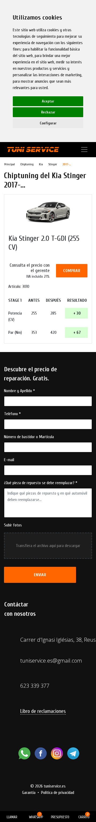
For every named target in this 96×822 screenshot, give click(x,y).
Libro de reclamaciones (43, 711)
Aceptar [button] (48, 101)
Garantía (28, 792)
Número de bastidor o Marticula (29, 436)
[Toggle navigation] (84, 149)
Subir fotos (13, 525)
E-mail (9, 459)
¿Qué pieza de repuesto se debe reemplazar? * (40, 482)
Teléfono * (12, 413)
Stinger (52, 164)
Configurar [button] (48, 123)
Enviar (40, 574)
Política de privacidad (57, 792)
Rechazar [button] (48, 112)
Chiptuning (27, 164)
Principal (9, 164)
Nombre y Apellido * (19, 390)
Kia (41, 164)
